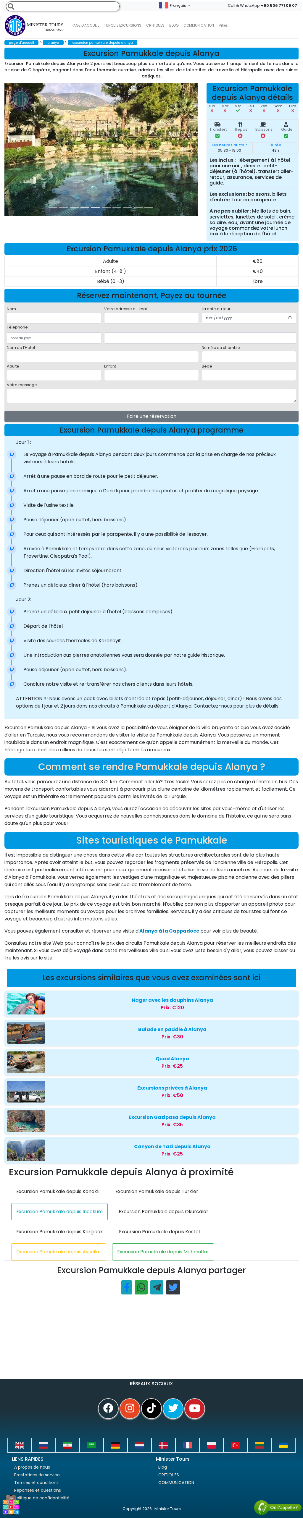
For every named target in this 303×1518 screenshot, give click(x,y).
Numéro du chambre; (221, 347)
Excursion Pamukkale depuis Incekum (59, 1211)
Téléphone (17, 327)
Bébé (207, 366)
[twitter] (173, 1408)
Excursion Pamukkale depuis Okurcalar (163, 1211)
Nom (11, 309)
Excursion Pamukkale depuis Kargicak (59, 1231)
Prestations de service (37, 1475)
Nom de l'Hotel (21, 347)
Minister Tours (45, 27)
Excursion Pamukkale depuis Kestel (159, 1231)
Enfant (110, 366)
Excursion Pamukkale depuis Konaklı (57, 1191)
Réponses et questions (37, 1490)
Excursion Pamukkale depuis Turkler (156, 1191)
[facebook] (108, 1408)
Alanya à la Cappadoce (169, 931)
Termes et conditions (36, 1482)
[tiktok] (151, 1408)
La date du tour (216, 309)
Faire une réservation (151, 416)
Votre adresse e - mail (126, 309)
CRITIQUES (155, 25)
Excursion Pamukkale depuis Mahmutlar (163, 1251)
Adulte (13, 366)
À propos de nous (32, 1467)
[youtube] (194, 1408)
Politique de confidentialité (42, 1498)
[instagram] (130, 1408)
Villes (223, 25)
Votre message (22, 385)
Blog (162, 1467)
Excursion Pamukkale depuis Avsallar (58, 1251)
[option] (122, 149)
